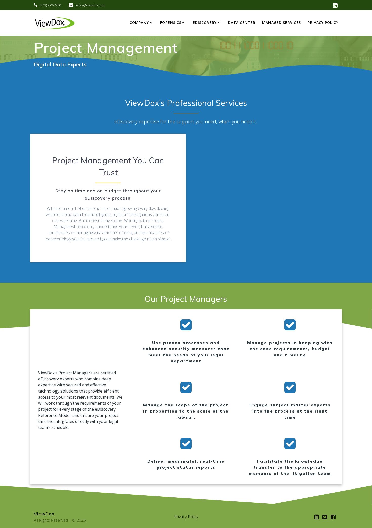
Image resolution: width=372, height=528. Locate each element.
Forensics (170, 22)
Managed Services (281, 22)
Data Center (241, 22)
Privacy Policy (323, 22)
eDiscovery (205, 22)
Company (139, 22)
